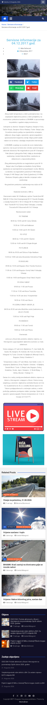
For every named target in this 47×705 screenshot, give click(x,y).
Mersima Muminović (23, 503)
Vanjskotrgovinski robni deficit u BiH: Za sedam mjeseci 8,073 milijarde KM (25, 632)
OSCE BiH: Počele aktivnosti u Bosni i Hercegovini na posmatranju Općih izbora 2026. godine (26, 621)
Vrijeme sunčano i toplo (14, 532)
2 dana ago (9, 535)
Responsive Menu (43, 2)
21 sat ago (8, 503)
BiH (5, 527)
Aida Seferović (28, 646)
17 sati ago (16, 626)
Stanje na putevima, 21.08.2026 (17, 500)
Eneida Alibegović (22, 535)
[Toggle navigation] (11, 18)
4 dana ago (9, 602)
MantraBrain (23, 702)
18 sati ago (16, 646)
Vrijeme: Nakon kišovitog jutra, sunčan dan (22, 599)
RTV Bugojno (11, 8)
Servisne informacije (11, 494)
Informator (11, 527)
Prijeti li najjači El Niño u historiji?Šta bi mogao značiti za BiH (23, 683)
